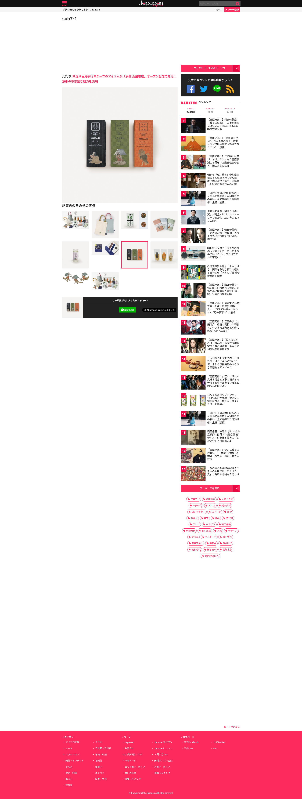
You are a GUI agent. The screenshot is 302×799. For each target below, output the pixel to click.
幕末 (206, 518)
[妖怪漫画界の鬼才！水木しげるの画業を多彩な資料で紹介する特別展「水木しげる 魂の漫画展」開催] (193, 273)
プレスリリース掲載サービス (209, 68)
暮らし (69, 779)
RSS (230, 89)
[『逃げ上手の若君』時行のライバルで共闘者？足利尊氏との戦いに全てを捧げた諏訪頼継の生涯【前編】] (193, 199)
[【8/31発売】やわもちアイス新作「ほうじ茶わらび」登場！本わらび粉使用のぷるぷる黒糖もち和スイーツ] (193, 364)
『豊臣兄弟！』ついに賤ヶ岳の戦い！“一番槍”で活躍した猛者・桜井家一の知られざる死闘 (223, 454)
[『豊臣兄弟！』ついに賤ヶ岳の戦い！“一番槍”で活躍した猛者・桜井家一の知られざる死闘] (193, 456)
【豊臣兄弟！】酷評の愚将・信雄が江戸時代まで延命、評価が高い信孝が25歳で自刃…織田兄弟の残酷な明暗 (223, 289)
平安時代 (197, 505)
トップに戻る (233, 727)
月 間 (230, 110)
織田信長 (226, 524)
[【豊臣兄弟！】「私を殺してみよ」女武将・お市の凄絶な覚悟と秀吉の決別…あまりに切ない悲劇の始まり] (193, 346)
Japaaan (151, 4)
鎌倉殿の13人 (212, 555)
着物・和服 (101, 754)
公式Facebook (190, 89)
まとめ (98, 742)
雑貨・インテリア (75, 760)
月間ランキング (133, 779)
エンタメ (99, 773)
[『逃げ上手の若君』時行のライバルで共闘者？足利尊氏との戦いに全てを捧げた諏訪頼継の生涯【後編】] (193, 419)
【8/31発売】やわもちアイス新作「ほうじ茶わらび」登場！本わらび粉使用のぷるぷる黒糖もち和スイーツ (223, 362)
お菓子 (194, 518)
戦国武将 (226, 505)
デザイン (232, 530)
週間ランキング (162, 773)
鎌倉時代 (227, 543)
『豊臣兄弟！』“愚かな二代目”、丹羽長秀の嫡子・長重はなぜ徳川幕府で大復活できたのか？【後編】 (223, 142)
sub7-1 (69, 18)
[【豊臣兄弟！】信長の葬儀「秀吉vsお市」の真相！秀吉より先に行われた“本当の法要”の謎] (193, 236)
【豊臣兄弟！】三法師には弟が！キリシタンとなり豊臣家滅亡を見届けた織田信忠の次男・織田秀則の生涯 (223, 160)
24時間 (190, 110)
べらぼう (210, 524)
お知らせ (129, 748)
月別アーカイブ (162, 766)
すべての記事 (72, 742)
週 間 (210, 110)
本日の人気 (130, 773)
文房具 (195, 537)
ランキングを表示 (209, 488)
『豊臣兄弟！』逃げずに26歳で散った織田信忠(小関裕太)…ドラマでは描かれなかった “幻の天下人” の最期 (223, 307)
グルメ (69, 766)
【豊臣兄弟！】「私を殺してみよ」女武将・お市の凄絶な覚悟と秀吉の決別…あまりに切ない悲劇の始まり (223, 344)
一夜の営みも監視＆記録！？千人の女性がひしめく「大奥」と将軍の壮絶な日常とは (223, 471)
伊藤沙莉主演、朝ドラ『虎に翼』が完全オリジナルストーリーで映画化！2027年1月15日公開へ (223, 215)
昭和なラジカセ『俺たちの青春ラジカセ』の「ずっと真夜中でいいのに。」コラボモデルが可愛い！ (223, 252)
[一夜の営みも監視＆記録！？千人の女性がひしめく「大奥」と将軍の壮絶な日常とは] (193, 474)
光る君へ (211, 549)
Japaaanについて (163, 748)
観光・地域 (71, 773)
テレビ (196, 524)
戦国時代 (210, 499)
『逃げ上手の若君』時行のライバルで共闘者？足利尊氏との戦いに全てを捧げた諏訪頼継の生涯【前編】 (223, 197)
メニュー (64, 3)
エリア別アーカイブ (135, 766)
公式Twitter (203, 89)
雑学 (229, 511)
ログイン (219, 9)
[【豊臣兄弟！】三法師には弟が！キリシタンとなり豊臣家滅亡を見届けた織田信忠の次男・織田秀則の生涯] (193, 162)
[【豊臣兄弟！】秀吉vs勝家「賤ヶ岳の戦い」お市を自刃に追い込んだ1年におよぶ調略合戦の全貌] (193, 126)
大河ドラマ (227, 499)
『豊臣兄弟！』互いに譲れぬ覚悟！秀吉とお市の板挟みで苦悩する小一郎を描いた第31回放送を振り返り (223, 380)
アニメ (211, 505)
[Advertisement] (91, 47)
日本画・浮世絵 (103, 748)
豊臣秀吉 (227, 537)
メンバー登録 (232, 9)
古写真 (69, 785)
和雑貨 (98, 760)
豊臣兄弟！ (197, 543)
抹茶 (219, 530)
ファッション (72, 754)
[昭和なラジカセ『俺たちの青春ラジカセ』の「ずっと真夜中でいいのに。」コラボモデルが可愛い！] (193, 254)
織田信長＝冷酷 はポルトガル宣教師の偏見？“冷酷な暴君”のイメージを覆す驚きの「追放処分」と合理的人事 (223, 435)
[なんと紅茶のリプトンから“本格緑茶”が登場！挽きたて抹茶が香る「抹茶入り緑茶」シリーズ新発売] (193, 401)
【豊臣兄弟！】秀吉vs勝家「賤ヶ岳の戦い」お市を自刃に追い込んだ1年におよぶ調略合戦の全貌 (223, 124)
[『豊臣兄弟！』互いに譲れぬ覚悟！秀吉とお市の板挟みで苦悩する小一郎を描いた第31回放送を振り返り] (193, 383)
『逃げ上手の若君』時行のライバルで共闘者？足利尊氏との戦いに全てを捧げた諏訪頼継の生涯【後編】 (223, 417)
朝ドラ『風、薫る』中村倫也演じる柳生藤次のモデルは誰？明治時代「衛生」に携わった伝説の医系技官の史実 (223, 179)
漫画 (217, 518)
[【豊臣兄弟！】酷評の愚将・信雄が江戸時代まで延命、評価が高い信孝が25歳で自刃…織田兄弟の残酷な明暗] (193, 291)
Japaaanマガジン (163, 742)
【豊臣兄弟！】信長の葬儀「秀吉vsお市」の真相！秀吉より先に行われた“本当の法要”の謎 (223, 234)
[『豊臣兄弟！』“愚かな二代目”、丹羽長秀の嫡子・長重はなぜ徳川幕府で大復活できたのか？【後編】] (193, 144)
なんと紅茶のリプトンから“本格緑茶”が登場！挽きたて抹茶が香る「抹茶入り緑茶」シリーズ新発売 (223, 399)
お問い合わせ (161, 754)
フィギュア (210, 537)
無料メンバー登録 (163, 760)
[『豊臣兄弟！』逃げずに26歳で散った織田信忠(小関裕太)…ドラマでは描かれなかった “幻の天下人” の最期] (193, 309)
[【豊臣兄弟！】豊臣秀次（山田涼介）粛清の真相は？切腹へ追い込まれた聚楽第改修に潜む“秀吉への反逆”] (193, 328)
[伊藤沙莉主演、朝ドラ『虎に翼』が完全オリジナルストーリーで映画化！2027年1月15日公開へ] (193, 218)
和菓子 (98, 766)
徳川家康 (206, 530)
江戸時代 (195, 499)
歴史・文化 (101, 779)
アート (69, 748)
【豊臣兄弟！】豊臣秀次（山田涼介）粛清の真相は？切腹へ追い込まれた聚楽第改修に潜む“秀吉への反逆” (223, 325)
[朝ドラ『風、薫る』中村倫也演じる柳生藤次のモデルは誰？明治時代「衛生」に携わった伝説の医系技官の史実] (193, 181)
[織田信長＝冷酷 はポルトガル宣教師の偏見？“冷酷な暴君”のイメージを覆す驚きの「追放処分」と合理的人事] (193, 438)
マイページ (130, 760)
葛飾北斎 (227, 549)
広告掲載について (134, 754)
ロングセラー (198, 511)
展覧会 (212, 543)
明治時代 (190, 530)
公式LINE (217, 89)
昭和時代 (196, 549)
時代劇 (229, 518)
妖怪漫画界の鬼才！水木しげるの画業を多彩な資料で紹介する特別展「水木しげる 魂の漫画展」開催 (223, 270)
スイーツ (216, 511)
